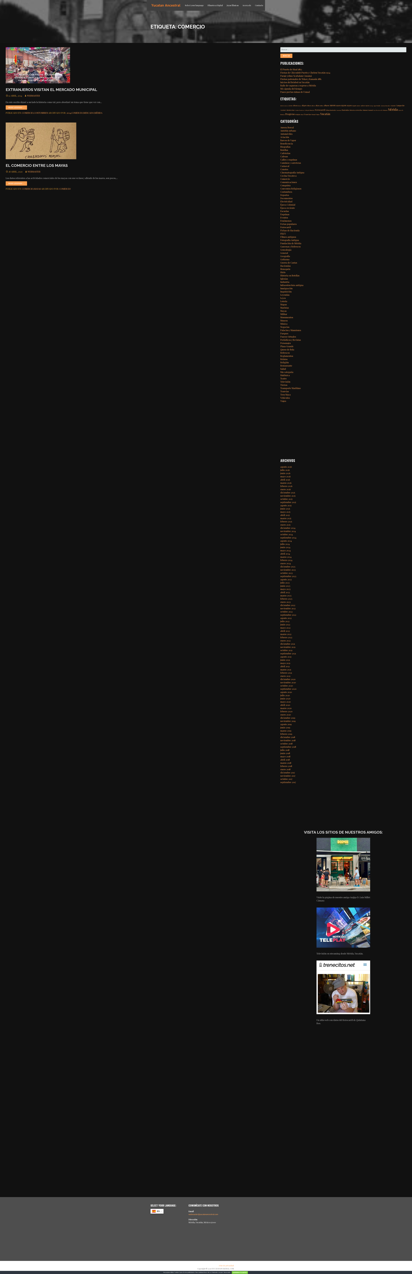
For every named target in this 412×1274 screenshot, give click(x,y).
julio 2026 (285, 470)
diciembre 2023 (287, 566)
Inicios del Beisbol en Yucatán (295, 82)
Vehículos (285, 397)
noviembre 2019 (288, 721)
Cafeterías (285, 153)
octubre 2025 (286, 498)
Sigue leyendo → (16, 107)
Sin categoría (286, 372)
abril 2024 (285, 553)
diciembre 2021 (287, 643)
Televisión (285, 381)
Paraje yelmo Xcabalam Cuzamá (296, 75)
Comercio (27, 112)
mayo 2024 (285, 550)
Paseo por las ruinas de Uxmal (295, 91)
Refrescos (285, 352)
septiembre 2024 (288, 537)
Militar (283, 314)
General (284, 252)
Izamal (370, 110)
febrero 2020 (286, 711)
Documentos (286, 198)
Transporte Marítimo (290, 388)
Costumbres (41, 112)
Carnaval (284, 166)
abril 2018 (285, 759)
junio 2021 (285, 659)
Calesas (284, 156)
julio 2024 (285, 544)
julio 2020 (285, 695)
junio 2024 (285, 547)
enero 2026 (285, 489)
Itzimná (365, 110)
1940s (354, 105)
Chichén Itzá (290, 110)
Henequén (285, 269)
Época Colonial (287, 204)
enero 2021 (285, 675)
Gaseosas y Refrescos (290, 246)
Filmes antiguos (288, 236)
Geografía (285, 256)
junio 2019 (285, 727)
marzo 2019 (285, 730)
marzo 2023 (285, 595)
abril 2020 (285, 704)
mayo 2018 (285, 756)
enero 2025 (285, 524)
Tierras (283, 384)
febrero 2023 (286, 598)
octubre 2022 (286, 611)
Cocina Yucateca (299, 110)
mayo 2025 (285, 511)
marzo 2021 (285, 669)
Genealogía (285, 249)
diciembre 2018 (287, 737)
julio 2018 (284, 750)
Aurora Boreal (287, 127)
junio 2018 (285, 753)
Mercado (88, 112)
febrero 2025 (286, 521)
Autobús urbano (288, 130)
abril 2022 (285, 630)
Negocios (284, 327)
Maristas (284, 307)
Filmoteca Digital (215, 5)
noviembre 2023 (288, 569)
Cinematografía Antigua (292, 172)
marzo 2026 (286, 482)
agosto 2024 (286, 540)
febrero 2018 (286, 766)
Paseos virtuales (288, 336)
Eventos (284, 217)
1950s (358, 106)
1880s (321, 106)
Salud (283, 368)
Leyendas (284, 294)
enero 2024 (285, 563)
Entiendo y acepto (240, 1272)
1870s (317, 105)
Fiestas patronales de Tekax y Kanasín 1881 (300, 79)
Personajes (285, 343)
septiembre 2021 (288, 653)
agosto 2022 (286, 618)
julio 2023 (285, 582)
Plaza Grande (286, 346)
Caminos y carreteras (290, 162)
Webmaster (33, 95)
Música (283, 323)
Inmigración (286, 288)
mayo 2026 (285, 476)
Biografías (285, 146)
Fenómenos (286, 220)
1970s (367, 105)
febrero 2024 (286, 560)
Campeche (400, 105)
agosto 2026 (286, 466)
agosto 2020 (286, 692)
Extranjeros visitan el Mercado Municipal (51, 89)
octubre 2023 (286, 573)
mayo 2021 (285, 663)
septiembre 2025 (288, 502)
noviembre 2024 (288, 531)
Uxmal (313, 114)
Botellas (284, 149)
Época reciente (287, 207)
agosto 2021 (285, 656)
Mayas (37, 188)
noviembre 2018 (287, 740)
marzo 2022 (285, 634)
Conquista (285, 185)
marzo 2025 (285, 518)
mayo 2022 (285, 627)
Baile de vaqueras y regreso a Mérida (298, 85)
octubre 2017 (286, 778)
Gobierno (284, 259)
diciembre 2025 (287, 492)
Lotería (283, 301)
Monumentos (286, 317)
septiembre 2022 (288, 614)
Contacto (259, 5)
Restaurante (286, 365)
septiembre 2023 (288, 576)
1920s (343, 105)
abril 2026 (285, 479)
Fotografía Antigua (289, 240)
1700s (290, 106)
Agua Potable (376, 106)
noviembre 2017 (287, 775)
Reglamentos (286, 355)
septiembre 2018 (288, 746)
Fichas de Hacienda (290, 230)
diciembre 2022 (287, 605)
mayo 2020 (285, 701)
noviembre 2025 (287, 495)
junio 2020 (285, 698)
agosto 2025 (286, 505)
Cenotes (284, 169)
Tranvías (307, 114)
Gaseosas (338, 110)
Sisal (302, 114)
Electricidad (286, 201)
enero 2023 (285, 601)
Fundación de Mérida (290, 243)
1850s (309, 105)
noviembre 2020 (288, 682)
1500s (282, 106)
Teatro (283, 378)
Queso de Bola (287, 349)
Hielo (283, 272)
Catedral (282, 110)
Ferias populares (288, 224)
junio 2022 (285, 624)
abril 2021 (285, 666)
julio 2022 (284, 621)
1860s (313, 106)
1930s (349, 105)
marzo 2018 (285, 762)
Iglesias (284, 278)
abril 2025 (285, 515)
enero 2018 (285, 769)
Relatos (284, 359)
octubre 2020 (286, 685)
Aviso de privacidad (226, 1265)
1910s (338, 105)
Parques (284, 333)
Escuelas (284, 211)
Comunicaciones (288, 182)
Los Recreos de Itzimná (380, 110)
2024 (69, 112)
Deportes (284, 195)
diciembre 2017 (287, 772)
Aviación (392, 106)
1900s (333, 105)
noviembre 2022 (288, 608)
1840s (304, 105)
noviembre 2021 (287, 647)
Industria (284, 281)
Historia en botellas (355, 110)
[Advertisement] (343, 437)
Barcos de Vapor (288, 140)
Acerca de (246, 5)
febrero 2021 (286, 672)
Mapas (283, 304)
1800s (295, 105)
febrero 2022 (286, 637)
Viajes (318, 114)
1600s (286, 106)
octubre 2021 (286, 650)
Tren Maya (285, 394)
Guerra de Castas (288, 262)
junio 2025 (285, 508)
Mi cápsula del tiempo (291, 88)
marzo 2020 (286, 708)
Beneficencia (286, 143)
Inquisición (286, 291)
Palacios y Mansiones (290, 330)
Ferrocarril (320, 110)
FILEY (283, 233)
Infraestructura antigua (291, 285)
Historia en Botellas (289, 275)
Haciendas (345, 110)
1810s (299, 106)
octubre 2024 (286, 534)
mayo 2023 (285, 589)
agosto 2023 (286, 579)
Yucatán (325, 114)
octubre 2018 (286, 743)
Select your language (194, 5)
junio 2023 (285, 585)
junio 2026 (285, 473)
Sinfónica (285, 375)
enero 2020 (285, 714)
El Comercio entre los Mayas (37, 165)
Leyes (283, 298)
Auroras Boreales (385, 106)
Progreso (290, 114)
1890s (326, 105)
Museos (284, 320)
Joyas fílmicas (233, 5)
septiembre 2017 (288, 782)
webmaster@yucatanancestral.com (203, 1214)
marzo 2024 (285, 556)
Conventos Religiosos (290, 188)
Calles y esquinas (288, 159)
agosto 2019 (286, 724)
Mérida (98, 112)
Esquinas (284, 214)
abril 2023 (285, 592)
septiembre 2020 (288, 688)
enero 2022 (285, 640)
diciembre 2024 (287, 527)
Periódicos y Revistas (290, 339)
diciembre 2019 (287, 717)
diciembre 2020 (287, 679)
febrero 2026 (286, 486)
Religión (297, 114)
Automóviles (286, 133)
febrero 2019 (286, 733)
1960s (363, 106)
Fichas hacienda (331, 110)
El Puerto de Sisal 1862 (291, 69)
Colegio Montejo (309, 110)
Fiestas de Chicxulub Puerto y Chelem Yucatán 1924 (305, 72)
